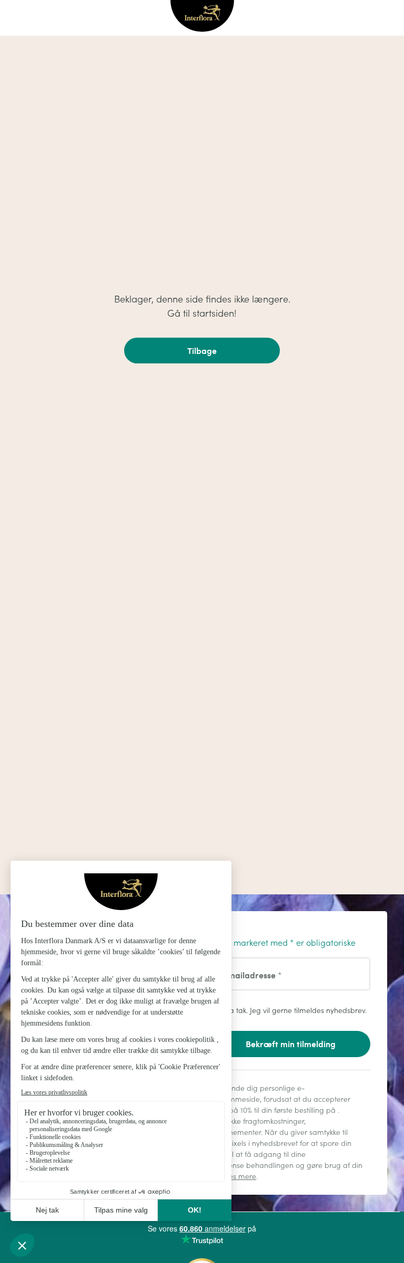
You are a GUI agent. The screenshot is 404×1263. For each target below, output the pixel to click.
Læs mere (239, 1176)
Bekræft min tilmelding (291, 1044)
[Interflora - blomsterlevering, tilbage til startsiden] (202, 17)
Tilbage (202, 351)
